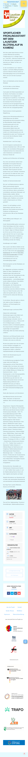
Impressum (7, 614)
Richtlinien (19, 611)
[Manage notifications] (24, 753)
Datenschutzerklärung (18, 614)
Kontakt (20, 607)
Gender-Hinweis (10, 611)
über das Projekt (10, 607)
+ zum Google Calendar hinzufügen (14, 570)
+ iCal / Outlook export (14, 575)
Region (12, 539)
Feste (11, 536)
